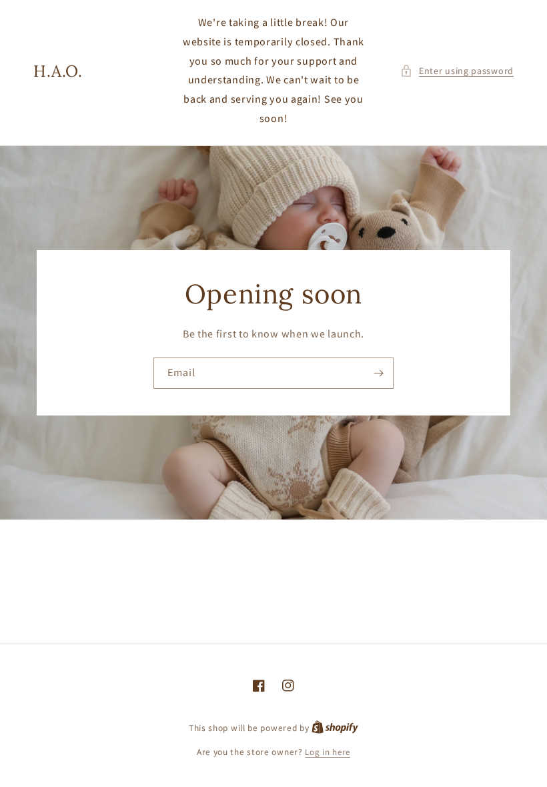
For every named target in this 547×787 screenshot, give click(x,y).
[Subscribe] (378, 373)
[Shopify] (335, 728)
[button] (457, 71)
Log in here (327, 752)
